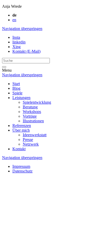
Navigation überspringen (22, 28)
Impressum (21, 166)
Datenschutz (22, 171)
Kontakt (19, 149)
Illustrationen (33, 121)
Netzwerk (31, 144)
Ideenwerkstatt (34, 135)
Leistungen (21, 97)
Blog (16, 88)
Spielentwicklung (37, 102)
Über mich (21, 130)
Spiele (17, 93)
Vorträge (30, 116)
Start (16, 83)
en (14, 20)
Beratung (30, 107)
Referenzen (21, 125)
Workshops (32, 111)
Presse (28, 139)
